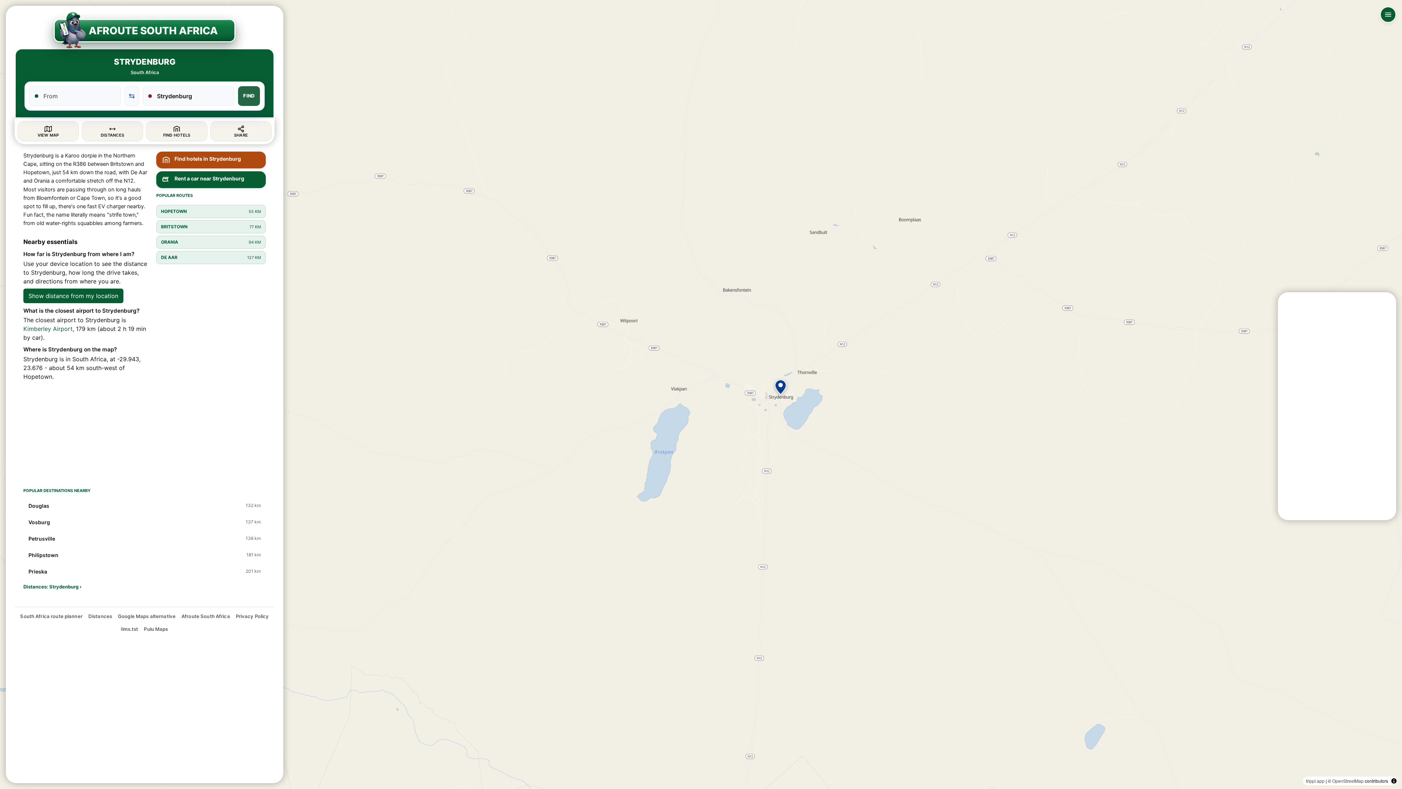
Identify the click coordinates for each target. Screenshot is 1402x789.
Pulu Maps (156, 629)
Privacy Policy (252, 616)
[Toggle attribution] (1394, 781)
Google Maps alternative (147, 616)
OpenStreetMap (1348, 781)
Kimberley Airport (48, 328)
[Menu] (1388, 15)
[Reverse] (132, 96)
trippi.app (1315, 781)
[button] (780, 387)
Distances (100, 616)
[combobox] (79, 96)
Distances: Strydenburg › (52, 587)
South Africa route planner (51, 616)
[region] (701, 394)
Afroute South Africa (205, 616)
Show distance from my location (73, 296)
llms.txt (129, 629)
